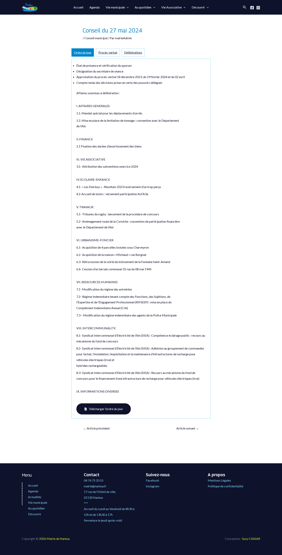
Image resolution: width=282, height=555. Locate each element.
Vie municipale (115, 7)
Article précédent (96, 428)
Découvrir (198, 7)
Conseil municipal (95, 38)
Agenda (94, 7)
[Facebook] (252, 8)
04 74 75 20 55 (93, 480)
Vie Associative (171, 7)
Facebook (152, 480)
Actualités (34, 497)
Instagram (152, 486)
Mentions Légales (219, 480)
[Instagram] (258, 8)
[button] (127, 7)
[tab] (83, 52)
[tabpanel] (140, 238)
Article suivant (187, 428)
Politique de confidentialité (225, 486)
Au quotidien (143, 7)
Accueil (78, 7)
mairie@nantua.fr (95, 486)
